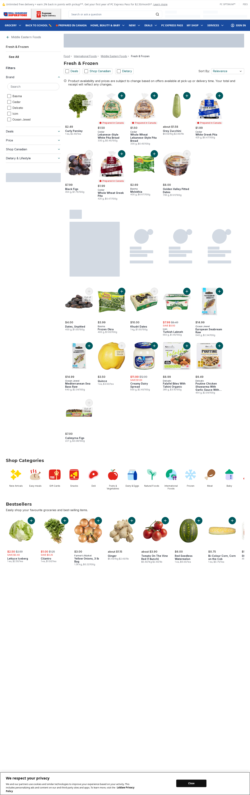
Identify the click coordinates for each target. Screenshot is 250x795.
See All (14, 57)
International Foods (85, 56)
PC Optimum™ (227, 4)
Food (67, 56)
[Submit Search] (157, 14)
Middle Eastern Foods (26, 37)
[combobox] (115, 14)
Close (191, 783)
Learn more (160, 4)
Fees (245, 4)
